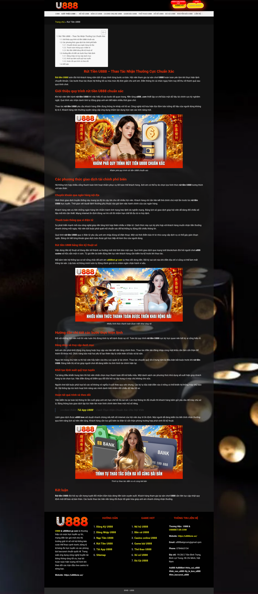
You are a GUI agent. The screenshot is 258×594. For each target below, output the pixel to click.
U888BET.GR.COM (178, 529)
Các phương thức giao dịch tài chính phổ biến (80, 42)
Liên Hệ (197, 14)
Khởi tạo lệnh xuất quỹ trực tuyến (79, 58)
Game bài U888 (130, 14)
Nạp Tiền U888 (104, 537)
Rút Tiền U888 (104, 543)
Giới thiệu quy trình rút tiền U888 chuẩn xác (79, 39)
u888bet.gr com (114, 260)
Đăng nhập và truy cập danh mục (79, 56)
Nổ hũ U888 (84, 14)
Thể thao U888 (145, 14)
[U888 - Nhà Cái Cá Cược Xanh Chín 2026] (67, 6)
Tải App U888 (85, 410)
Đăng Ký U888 (104, 526)
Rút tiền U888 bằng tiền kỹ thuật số (79, 50)
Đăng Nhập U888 (106, 532)
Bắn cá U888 (96, 14)
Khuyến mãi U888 (185, 14)
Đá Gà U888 (170, 14)
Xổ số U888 (158, 14)
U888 (57, 14)
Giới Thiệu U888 (68, 14)
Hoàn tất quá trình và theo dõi (78, 61)
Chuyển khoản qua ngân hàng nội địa (80, 45)
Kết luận (66, 64)
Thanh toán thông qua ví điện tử (78, 48)
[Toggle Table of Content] (102, 32)
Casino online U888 (113, 14)
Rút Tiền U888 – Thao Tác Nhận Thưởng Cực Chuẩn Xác (82, 36)
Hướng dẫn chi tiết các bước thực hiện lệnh (79, 53)
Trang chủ (60, 22)
